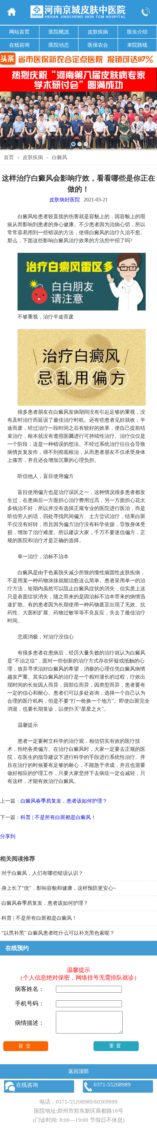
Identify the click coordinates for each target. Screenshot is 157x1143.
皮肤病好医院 (64, 199)
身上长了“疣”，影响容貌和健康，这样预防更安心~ (58, 888)
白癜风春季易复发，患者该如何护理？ (63, 801)
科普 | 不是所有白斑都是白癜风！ (58, 817)
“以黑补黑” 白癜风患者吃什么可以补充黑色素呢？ (58, 933)
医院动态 (59, 45)
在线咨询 (19, 45)
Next (150, 103)
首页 (9, 157)
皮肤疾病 (98, 32)
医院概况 (59, 32)
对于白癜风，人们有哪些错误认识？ (42, 873)
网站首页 (19, 32)
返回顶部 (78, 1071)
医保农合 (98, 45)
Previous (6, 103)
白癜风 (59, 157)
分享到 (7, 836)
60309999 (106, 1102)
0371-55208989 (74, 1102)
